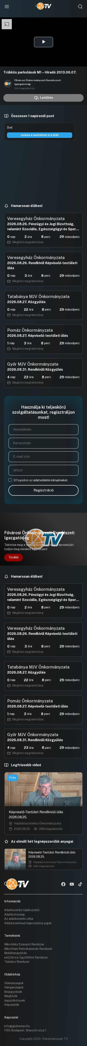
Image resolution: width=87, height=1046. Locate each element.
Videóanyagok (14, 983)
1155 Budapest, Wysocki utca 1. (25, 1030)
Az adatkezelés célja (18, 918)
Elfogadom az (41, 480)
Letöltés (46, 97)
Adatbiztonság (14, 914)
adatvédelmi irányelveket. (50, 480)
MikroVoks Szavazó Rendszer (24, 944)
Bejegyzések (13, 991)
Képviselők (11, 1004)
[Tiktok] (80, 885)
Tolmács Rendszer (17, 961)
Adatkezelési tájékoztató (21, 910)
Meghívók (11, 996)
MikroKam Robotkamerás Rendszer (28, 948)
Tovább (13, 557)
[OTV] (44, 7)
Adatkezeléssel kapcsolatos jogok (28, 923)
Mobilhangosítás (15, 953)
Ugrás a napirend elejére (40, 135)
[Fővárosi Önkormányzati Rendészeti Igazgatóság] (7, 84)
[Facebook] (63, 885)
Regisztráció (44, 490)
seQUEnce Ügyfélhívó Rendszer (26, 957)
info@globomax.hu (17, 1026)
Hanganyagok (14, 987)
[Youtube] (71, 885)
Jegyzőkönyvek (14, 1000)
